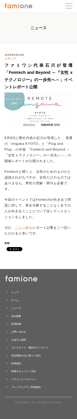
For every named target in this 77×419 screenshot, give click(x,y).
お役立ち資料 (18, 339)
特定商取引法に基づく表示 (26, 355)
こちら (20, 227)
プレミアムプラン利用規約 (26, 387)
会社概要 (16, 316)
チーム (15, 300)
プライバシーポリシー (23, 379)
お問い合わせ (18, 331)
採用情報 (16, 324)
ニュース (16, 308)
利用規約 (16, 363)
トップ (15, 292)
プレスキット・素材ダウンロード (29, 347)
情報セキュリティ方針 (23, 371)
